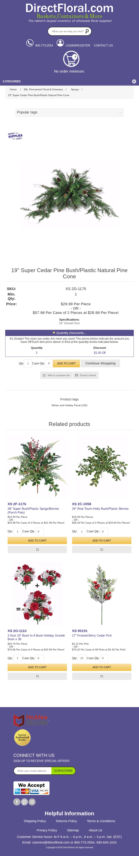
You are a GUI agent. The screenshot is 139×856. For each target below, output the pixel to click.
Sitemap (73, 830)
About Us (95, 830)
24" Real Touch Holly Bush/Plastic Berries (100, 508)
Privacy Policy (47, 830)
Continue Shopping (100, 363)
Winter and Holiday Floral (66, 405)
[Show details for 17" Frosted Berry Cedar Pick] (101, 593)
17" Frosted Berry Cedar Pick (92, 635)
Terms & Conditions (101, 821)
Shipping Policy (35, 821)
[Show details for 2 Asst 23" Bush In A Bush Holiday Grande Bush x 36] (37, 593)
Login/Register (78, 45)
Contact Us (103, 45)
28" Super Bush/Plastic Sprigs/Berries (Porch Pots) (33, 510)
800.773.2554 (44, 45)
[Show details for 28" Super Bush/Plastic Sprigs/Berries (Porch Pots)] (37, 467)
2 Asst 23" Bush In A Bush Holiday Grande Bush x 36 (36, 637)
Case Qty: (38, 363)
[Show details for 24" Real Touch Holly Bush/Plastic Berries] (101, 467)
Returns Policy (66, 821)
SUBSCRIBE (63, 770)
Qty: (21, 363)
